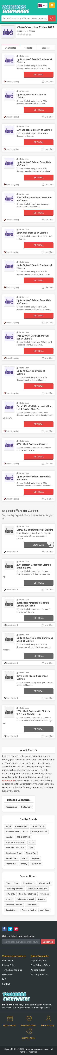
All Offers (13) (11, 47)
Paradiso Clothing (27, 893)
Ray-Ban (35, 858)
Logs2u (9, 836)
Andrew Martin (29, 909)
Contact (6, 983)
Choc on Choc (12, 883)
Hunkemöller (21, 826)
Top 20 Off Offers (39, 960)
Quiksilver (36, 863)
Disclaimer (7, 974)
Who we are (7, 960)
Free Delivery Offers (40, 965)
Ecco (25, 831)
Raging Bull (11, 863)
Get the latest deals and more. (18, 936)
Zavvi (31, 842)
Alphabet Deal (12, 831)
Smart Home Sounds (37, 888)
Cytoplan (44, 893)
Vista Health (44, 883)
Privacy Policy (8, 965)
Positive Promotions (15, 842)
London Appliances (14, 888)
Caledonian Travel (25, 899)
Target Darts (28, 883)
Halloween (26, 806)
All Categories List (40, 974)
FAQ (4, 979)
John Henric (31, 904)
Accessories (21, 31)
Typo (30, 847)
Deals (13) (46, 47)
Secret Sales (11, 858)
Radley (24, 863)
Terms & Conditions (12, 969)
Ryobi (8, 826)
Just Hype (44, 909)
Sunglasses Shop (13, 853)
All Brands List (38, 969)
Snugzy (9, 899)
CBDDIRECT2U (23, 836)
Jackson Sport (38, 826)
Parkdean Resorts (14, 904)
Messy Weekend (39, 831)
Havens (41, 899)
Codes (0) (28, 47)
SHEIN (24, 858)
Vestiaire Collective (15, 847)
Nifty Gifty (10, 893)
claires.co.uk (8, 780)
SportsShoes (12, 909)
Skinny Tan (31, 853)
